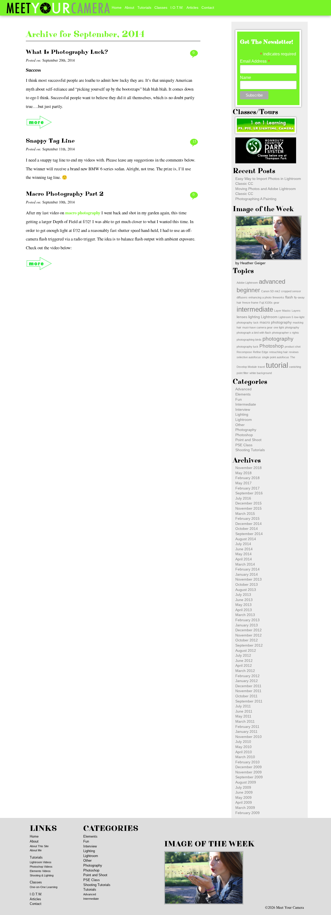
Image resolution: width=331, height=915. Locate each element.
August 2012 (245, 650)
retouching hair (278, 352)
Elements (243, 394)
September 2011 (248, 701)
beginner (248, 290)
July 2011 (243, 706)
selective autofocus (249, 357)
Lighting (241, 414)
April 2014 (243, 559)
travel (261, 366)
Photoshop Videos (41, 866)
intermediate (255, 309)
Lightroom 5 (286, 317)
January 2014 (246, 574)
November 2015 (248, 508)
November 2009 (248, 772)
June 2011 (243, 711)
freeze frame (250, 302)
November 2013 (248, 579)
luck (256, 322)
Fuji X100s (266, 302)
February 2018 (247, 478)
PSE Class (243, 445)
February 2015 (247, 518)
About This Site (39, 846)
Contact (207, 7)
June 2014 (244, 549)
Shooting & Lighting (42, 875)
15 (194, 141)
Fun (238, 399)
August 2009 (245, 782)
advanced (272, 281)
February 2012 (247, 676)
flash (289, 297)
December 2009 (248, 767)
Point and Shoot (248, 440)
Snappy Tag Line (50, 141)
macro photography (82, 212)
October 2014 (246, 528)
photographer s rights (285, 332)
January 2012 (246, 681)
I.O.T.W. (176, 7)
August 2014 (245, 539)
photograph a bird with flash (254, 332)
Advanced (243, 389)
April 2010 (243, 752)
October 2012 (246, 640)
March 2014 (245, 564)
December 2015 (248, 503)
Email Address (255, 61)
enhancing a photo (260, 297)
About (129, 7)
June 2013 (244, 600)
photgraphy (292, 327)
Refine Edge (260, 352)
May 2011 (243, 716)
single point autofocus (275, 357)
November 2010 (248, 737)
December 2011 (248, 686)
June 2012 (244, 660)
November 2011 (248, 691)
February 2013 (247, 620)
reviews (294, 352)
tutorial (277, 365)
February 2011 (247, 726)
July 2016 (243, 498)
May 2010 (243, 747)
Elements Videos (40, 871)
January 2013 (246, 625)
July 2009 (243, 787)
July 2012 (243, 655)
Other (240, 425)
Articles (192, 7)
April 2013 (243, 610)
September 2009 (249, 777)
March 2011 (245, 721)
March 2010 (245, 757)
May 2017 (243, 483)
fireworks (278, 297)
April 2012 (243, 665)
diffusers (242, 297)
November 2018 (248, 468)
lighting (254, 317)
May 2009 (243, 797)
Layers (296, 310)
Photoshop (271, 346)
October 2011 (246, 696)
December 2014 (248, 524)
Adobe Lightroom (247, 282)
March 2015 (245, 513)
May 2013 (243, 605)
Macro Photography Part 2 (65, 194)
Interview (242, 409)
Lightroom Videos (40, 862)
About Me (36, 850)
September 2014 (249, 534)
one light (279, 327)
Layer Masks (282, 310)
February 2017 (247, 488)
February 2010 (247, 762)
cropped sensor (291, 291)
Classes (160, 7)
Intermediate (245, 404)
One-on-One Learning (43, 887)
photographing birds (249, 339)
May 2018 (243, 473)
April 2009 (243, 802)
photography (278, 339)
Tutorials (144, 7)
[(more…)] (39, 122)
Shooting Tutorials (250, 450)
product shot (292, 346)
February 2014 (247, 569)
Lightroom (269, 317)
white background (261, 373)
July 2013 (243, 594)
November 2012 (248, 635)
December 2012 (248, 630)
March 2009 (245, 808)
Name (245, 77)
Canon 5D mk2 (270, 291)
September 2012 (249, 645)
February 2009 (247, 813)
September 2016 (249, 493)
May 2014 (243, 554)
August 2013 (245, 590)
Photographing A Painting (255, 199)
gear (276, 302)
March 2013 (245, 615)
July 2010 (243, 742)
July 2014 (243, 544)
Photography (245, 430)
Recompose (244, 352)
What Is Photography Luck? (67, 52)
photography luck (247, 346)
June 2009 (244, 792)
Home (117, 7)
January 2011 (246, 731)
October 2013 (246, 584)
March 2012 (245, 671)
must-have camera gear (257, 327)
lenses (242, 317)
